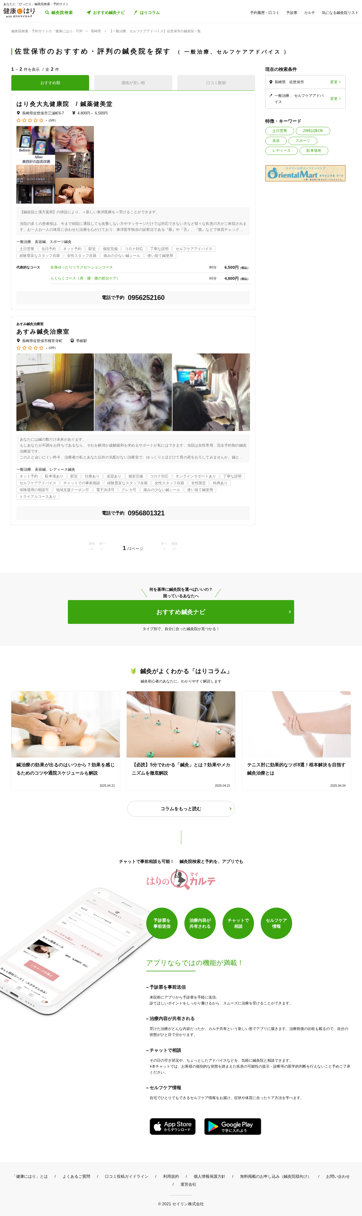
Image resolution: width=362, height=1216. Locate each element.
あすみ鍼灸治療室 (43, 331)
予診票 (291, 12)
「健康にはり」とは (30, 1176)
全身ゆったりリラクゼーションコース (81, 267)
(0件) (52, 120)
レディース (281, 150)
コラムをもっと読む (181, 808)
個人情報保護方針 (209, 1176)
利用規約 (171, 1176)
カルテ (309, 12)
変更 (334, 82)
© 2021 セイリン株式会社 (181, 1204)
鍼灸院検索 (62, 12)
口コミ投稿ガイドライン (126, 1176)
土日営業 (279, 131)
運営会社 (188, 1184)
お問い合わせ (338, 1176)
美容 (276, 140)
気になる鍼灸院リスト (340, 12)
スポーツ (303, 140)
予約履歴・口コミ (264, 12)
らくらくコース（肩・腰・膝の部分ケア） (85, 278)
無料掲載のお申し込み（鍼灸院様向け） (275, 1176)
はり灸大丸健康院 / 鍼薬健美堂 (64, 104)
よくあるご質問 (76, 1176)
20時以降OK (313, 131)
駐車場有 (314, 150)
